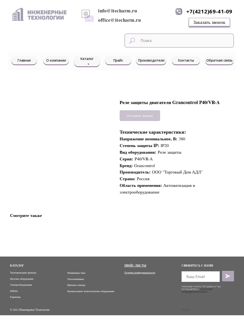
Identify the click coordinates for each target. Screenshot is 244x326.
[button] (209, 22)
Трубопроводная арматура (23, 272)
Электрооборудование (21, 284)
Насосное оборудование (21, 278)
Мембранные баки (76, 272)
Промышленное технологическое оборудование (90, 291)
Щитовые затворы (76, 285)
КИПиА (14, 291)
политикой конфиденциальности (197, 290)
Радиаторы (15, 297)
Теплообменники (75, 279)
